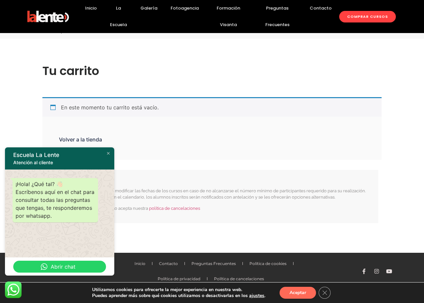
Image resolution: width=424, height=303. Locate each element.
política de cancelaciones (174, 208)
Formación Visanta (228, 16)
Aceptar (298, 292)
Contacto (321, 8)
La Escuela (118, 16)
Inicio (91, 8)
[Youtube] (389, 271)
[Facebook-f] (364, 271)
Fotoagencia (185, 8)
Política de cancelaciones (239, 278)
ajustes (256, 296)
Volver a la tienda (80, 139)
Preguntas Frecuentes (277, 16)
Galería (148, 8)
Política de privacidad (179, 278)
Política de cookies (268, 263)
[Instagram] (376, 271)
